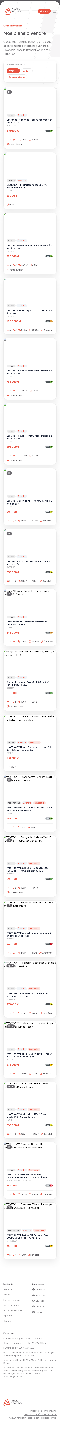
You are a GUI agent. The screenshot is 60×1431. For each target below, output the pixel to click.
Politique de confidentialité (43, 1410)
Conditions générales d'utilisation (40, 1414)
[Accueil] (14, 11)
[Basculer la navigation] (55, 11)
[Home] (12, 1403)
